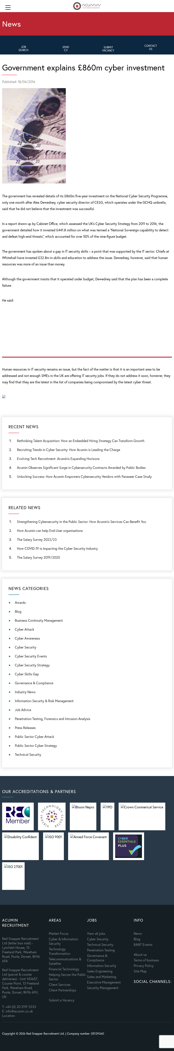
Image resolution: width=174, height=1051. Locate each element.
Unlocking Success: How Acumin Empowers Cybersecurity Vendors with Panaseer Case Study (84, 476)
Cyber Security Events (31, 656)
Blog (18, 611)
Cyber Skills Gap (27, 674)
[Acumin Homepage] (87, 6)
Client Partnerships (62, 990)
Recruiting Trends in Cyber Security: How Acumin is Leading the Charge (68, 449)
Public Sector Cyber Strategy (36, 745)
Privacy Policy (144, 965)
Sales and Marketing (101, 976)
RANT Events (143, 944)
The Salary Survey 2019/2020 (38, 557)
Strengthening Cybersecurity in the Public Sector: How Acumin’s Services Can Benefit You (81, 521)
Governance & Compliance (34, 683)
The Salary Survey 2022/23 (37, 539)
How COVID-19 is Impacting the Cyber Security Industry (57, 548)
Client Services (59, 984)
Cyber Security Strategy (32, 665)
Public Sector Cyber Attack (34, 736)
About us (140, 954)
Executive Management (104, 982)
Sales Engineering (99, 971)
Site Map (140, 971)
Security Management (102, 987)
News (138, 933)
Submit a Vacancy (61, 1000)
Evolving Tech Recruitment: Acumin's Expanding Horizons (58, 458)
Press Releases (25, 727)
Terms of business (146, 960)
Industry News (25, 692)
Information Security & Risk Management (44, 701)
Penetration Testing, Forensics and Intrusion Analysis (52, 718)
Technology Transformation (59, 951)
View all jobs (96, 933)
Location (8, 1015)
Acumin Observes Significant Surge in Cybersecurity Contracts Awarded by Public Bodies (81, 467)
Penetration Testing (101, 950)
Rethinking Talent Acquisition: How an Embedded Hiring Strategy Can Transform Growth (81, 440)
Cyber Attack (24, 629)
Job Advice (23, 709)
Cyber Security (25, 647)
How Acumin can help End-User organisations (50, 530)
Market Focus (58, 933)
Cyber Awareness (27, 638)
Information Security (101, 965)
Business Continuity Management (39, 620)
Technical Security (28, 754)
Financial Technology (64, 969)
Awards (20, 602)
